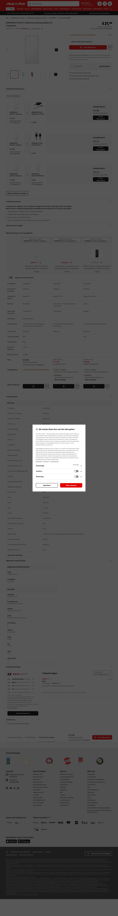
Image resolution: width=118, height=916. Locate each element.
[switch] (76, 471)
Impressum (46, 461)
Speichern (47, 485)
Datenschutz (39, 461)
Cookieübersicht (54, 461)
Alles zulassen (71, 485)
